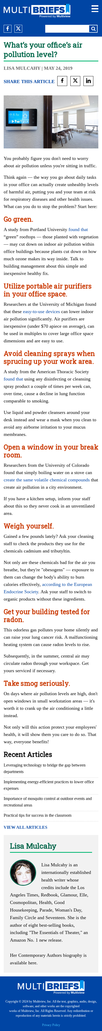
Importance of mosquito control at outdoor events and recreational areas (48, 801)
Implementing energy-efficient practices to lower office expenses (49, 785)
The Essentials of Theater (55, 932)
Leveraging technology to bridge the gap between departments (45, 768)
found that (78, 229)
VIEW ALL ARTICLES (25, 827)
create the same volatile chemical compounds (47, 479)
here (32, 962)
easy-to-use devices (41, 311)
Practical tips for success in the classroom (37, 815)
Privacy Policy (51, 1025)
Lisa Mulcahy (22, 68)
